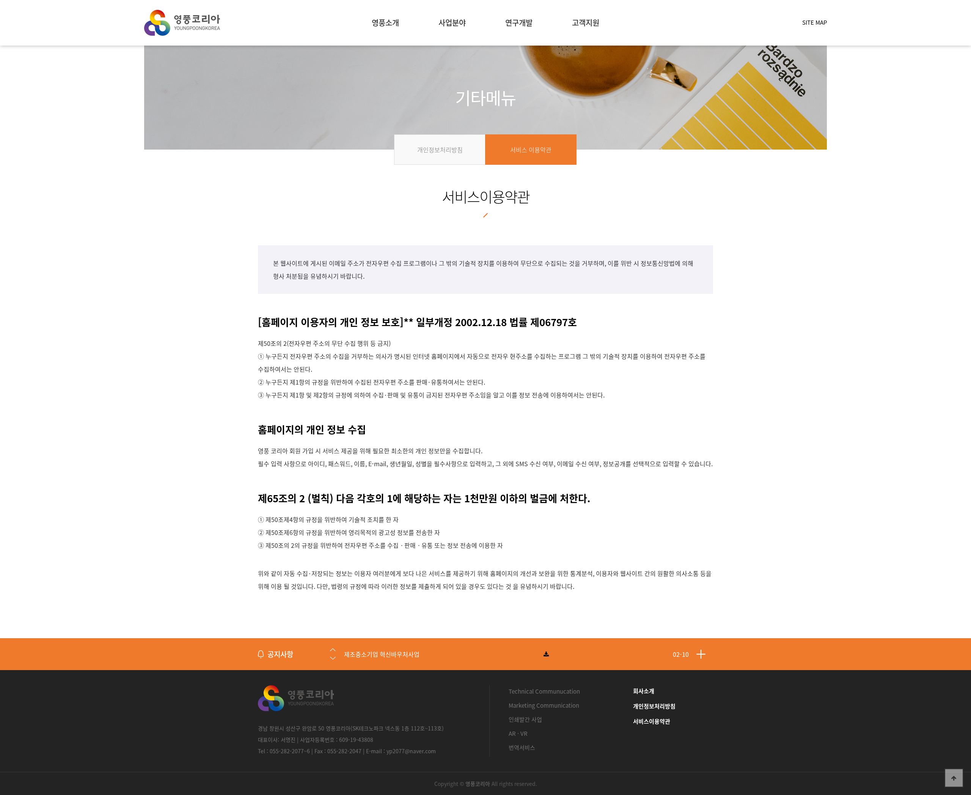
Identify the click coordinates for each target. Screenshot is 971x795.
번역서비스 (522, 747)
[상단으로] (953, 777)
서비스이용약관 (651, 721)
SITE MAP (814, 22)
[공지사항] (701, 654)
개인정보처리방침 (654, 706)
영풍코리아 (182, 23)
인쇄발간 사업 (525, 719)
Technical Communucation (544, 691)
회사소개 (643, 691)
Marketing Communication (544, 705)
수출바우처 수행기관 (370, 654)
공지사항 (280, 654)
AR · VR (518, 733)
